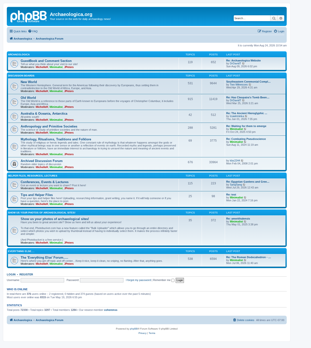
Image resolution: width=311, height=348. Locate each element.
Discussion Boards (21, 75)
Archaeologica (19, 54)
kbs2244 (235, 160)
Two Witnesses (239, 84)
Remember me (162, 280)
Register (26, 274)
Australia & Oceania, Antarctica (44, 113)
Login (11, 274)
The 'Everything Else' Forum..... (44, 257)
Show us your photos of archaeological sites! (41, 212)
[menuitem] (33, 31)
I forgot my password (138, 280)
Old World (28, 98)
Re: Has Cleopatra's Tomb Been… (247, 97)
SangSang (236, 184)
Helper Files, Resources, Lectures (32, 175)
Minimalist (56, 67)
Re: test (231, 194)
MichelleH (42, 67)
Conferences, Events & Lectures (45, 182)
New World (29, 82)
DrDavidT (235, 63)
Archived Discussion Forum (42, 161)
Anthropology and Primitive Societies (49, 126)
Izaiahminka (237, 116)
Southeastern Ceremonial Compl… (248, 81)
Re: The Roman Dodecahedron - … (248, 257)
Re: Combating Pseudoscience (246, 138)
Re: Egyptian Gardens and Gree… (247, 181)
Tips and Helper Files (37, 195)
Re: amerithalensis (238, 218)
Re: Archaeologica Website (243, 60)
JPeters (69, 67)
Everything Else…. (21, 251)
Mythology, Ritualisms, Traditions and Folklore (56, 139)
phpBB (134, 328)
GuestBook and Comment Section (46, 61)
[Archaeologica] (29, 16)
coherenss (110, 309)
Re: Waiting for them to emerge (246, 126)
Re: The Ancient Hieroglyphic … (246, 113)
